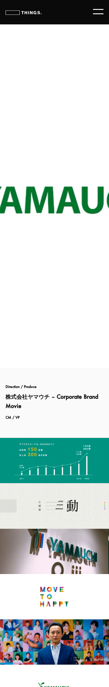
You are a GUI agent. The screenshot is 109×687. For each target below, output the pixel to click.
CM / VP (12, 417)
